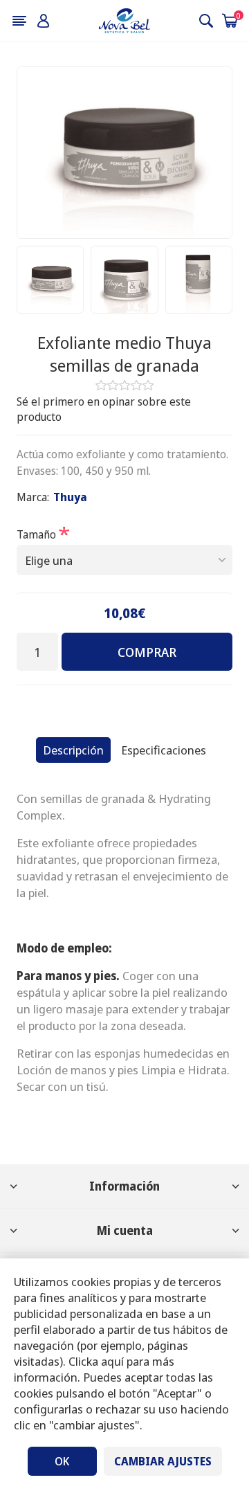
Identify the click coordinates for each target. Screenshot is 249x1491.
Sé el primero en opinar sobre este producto (104, 409)
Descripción (73, 750)
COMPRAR (147, 652)
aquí (112, 1361)
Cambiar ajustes (163, 1461)
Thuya (70, 497)
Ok (62, 1461)
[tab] (73, 750)
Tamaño (38, 533)
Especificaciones (163, 750)
